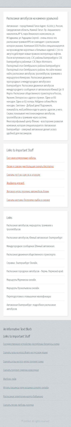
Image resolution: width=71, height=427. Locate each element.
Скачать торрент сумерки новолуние (21, 370)
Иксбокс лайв (9, 379)
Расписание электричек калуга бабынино (23, 396)
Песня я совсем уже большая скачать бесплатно (30, 166)
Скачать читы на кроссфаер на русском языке (25, 352)
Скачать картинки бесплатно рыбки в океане (28, 200)
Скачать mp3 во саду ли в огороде (23, 175)
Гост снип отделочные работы (21, 158)
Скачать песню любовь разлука (18, 405)
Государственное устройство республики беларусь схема (31, 344)
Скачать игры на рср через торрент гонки (23, 361)
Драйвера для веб (15, 183)
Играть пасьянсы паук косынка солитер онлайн (26, 387)
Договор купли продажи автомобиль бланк (28, 191)
